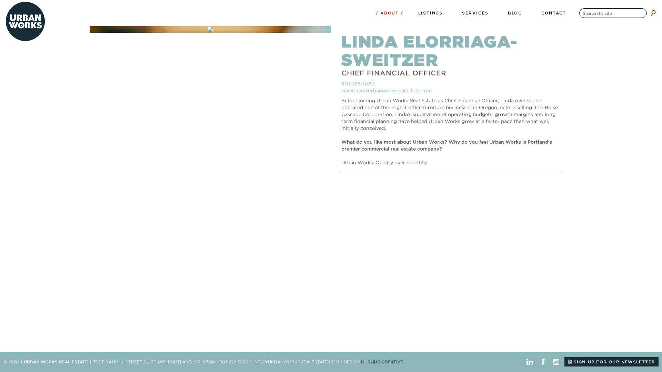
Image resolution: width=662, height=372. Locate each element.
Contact (553, 13)
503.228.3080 (358, 83)
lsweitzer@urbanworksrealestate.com (386, 90)
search (653, 13)
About (389, 13)
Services (475, 13)
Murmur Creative (382, 361)
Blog (515, 13)
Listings (430, 13)
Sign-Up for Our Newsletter (613, 361)
